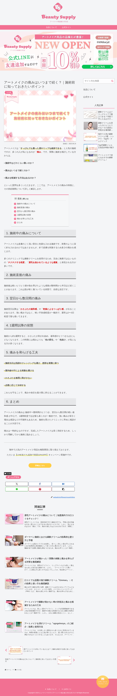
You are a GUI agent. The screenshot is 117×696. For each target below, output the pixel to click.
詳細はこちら (40, 465)
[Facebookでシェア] (40, 484)
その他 (9, 473)
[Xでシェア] (16, 484)
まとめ (20, 222)
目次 (20, 198)
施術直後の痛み (23, 207)
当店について (89, 89)
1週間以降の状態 (24, 215)
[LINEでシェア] (16, 489)
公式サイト (88, 97)
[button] (63, 489)
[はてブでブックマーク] (63, 484)
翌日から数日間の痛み (26, 211)
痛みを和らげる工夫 (25, 219)
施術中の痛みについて (26, 204)
